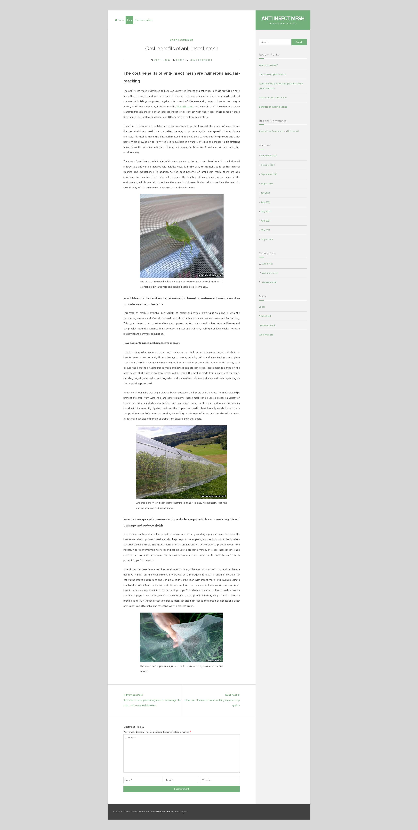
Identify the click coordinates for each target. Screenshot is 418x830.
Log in (262, 307)
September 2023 (269, 174)
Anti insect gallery (144, 20)
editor (180, 60)
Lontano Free (163, 812)
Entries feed (265, 316)
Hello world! (293, 131)
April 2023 (266, 221)
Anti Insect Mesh (282, 18)
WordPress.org (266, 335)
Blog (129, 20)
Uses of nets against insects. (272, 74)
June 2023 (266, 202)
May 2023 (265, 211)
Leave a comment (201, 60)
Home (121, 20)
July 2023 (265, 193)
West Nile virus (184, 106)
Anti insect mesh (270, 273)
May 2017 (265, 230)
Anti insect (267, 264)
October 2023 (268, 165)
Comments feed (267, 325)
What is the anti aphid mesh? (273, 97)
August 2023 (267, 183)
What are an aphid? (268, 65)
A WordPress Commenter (271, 131)
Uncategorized (181, 40)
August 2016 (267, 239)
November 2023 (269, 156)
